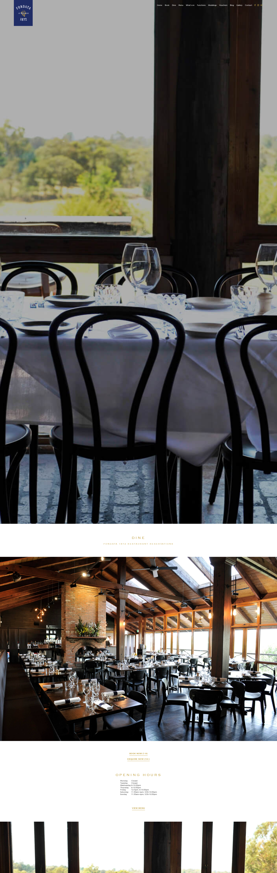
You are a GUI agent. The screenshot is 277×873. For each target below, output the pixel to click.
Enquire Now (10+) (138, 759)
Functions (201, 5)
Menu (181, 5)
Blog (232, 5)
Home (159, 5)
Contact (248, 5)
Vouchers (223, 5)
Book (167, 5)
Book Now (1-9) (138, 754)
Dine (174, 5)
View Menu (138, 808)
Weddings (212, 5)
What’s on (190, 5)
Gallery (239, 5)
